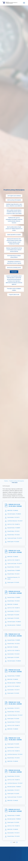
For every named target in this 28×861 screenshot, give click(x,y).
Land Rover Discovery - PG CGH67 (15, 521)
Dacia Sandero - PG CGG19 (13, 517)
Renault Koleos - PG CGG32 (13, 534)
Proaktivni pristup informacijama (16, 481)
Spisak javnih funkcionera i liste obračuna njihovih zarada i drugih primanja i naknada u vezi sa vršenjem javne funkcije (14, 241)
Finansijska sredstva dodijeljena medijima (14, 289)
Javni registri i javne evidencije (14, 195)
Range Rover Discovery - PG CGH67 (13, 578)
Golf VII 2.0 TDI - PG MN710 (13, 524)
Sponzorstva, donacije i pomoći (14, 267)
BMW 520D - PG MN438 (12, 510)
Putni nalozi (14, 271)
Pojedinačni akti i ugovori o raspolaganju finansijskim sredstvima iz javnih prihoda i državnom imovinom (14, 220)
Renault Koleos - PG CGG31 (13, 531)
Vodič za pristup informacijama (14, 200)
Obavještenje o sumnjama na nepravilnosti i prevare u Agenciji (14, 262)
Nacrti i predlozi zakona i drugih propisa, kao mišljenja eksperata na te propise (14, 228)
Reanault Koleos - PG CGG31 (13, 722)
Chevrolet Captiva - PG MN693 (14, 514)
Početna (6, 481)
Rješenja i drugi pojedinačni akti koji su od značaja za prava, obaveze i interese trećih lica (14, 249)
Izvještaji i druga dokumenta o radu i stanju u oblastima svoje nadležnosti (14, 205)
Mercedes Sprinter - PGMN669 (14, 625)
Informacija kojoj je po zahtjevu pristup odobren (14, 256)
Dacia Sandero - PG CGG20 (13, 654)
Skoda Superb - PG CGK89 (13, 541)
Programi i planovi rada (14, 294)
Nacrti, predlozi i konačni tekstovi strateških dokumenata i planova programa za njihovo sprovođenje (14, 212)
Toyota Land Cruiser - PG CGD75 (14, 538)
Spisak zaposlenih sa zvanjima (14, 234)
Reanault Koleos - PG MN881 (13, 527)
